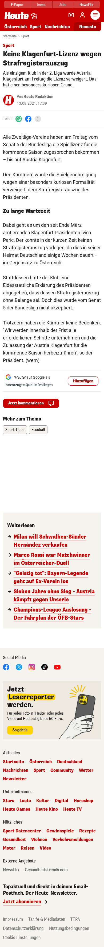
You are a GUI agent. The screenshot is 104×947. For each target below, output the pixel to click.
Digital (61, 800)
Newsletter (14, 779)
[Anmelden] (82, 15)
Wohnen (39, 839)
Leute (25, 800)
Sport (35, 27)
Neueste (87, 27)
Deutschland (69, 762)
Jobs (62, 4)
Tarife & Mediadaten (46, 919)
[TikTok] (44, 667)
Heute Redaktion (38, 96)
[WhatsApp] (18, 118)
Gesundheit (14, 839)
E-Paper (17, 4)
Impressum (13, 919)
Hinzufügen (83, 381)
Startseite (10, 36)
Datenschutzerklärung (23, 928)
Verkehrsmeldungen (73, 839)
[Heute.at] (16, 15)
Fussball (38, 429)
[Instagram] (32, 667)
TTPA (75, 919)
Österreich (15, 27)
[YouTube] (57, 667)
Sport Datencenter (22, 831)
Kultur (42, 800)
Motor (9, 848)
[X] (19, 667)
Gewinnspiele (60, 831)
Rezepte (87, 831)
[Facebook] (28, 118)
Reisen (27, 848)
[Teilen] (38, 118)
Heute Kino (46, 809)
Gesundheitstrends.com (46, 870)
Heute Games (16, 809)
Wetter (86, 770)
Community (62, 770)
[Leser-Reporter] (71, 15)
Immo (41, 4)
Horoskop (83, 800)
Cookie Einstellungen (22, 937)
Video (45, 848)
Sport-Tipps (15, 429)
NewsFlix (86, 4)
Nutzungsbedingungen (69, 928)
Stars (8, 800)
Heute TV (72, 809)
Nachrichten (15, 770)
